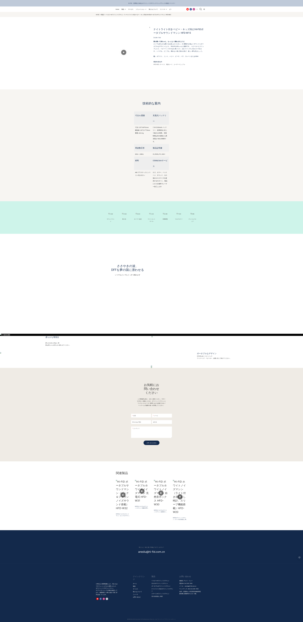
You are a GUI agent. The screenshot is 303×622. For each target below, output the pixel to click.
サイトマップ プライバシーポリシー (167, 619)
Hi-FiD (97, 14)
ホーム (135, 583)
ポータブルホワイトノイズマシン (161, 586)
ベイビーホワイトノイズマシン (114, 14)
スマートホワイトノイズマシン (160, 593)
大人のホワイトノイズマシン (160, 583)
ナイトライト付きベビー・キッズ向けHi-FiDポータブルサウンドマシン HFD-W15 (148, 14)
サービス (135, 589)
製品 (102, 14)
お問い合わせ (137, 597)
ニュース (135, 594)
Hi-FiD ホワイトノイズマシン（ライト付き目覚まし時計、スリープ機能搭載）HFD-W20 (179, 518)
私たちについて (137, 591)
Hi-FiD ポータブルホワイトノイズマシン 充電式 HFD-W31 (141, 507)
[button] (170, 9)
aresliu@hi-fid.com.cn (190, 586)
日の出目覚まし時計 (157, 596)
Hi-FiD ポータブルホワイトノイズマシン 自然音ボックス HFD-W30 (160, 511)
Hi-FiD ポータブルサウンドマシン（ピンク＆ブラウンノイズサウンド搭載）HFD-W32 (122, 515)
